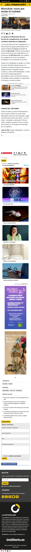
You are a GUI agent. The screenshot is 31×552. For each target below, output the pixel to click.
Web (3, 438)
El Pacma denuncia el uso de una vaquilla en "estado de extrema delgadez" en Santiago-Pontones (14, 403)
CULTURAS (5, 383)
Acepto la (11, 163)
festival (16, 49)
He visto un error (7, 153)
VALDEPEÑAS (6, 390)
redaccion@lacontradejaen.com (17, 534)
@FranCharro (5, 15)
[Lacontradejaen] (15, 4)
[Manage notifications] (2, 550)
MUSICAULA (19, 390)
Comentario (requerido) (7, 444)
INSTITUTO (12, 390)
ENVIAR (4, 160)
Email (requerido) (6, 433)
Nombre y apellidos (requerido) (10, 427)
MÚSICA (10, 383)
